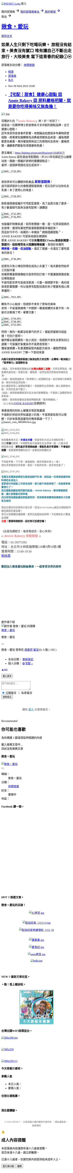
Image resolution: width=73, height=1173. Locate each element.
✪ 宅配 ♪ (27, 663)
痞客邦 (28, 649)
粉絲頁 (6, 556)
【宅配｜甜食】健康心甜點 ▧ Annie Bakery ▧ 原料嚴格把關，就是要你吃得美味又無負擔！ (39, 100)
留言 (36, 649)
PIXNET (16, 1122)
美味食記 (27, 659)
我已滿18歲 (8, 1166)
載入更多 (7, 676)
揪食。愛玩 (15, 26)
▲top (4, 669)
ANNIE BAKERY (23, 403)
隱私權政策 (60, 1122)
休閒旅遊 (29, 65)
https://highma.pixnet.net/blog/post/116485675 (40, 152)
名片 (11, 80)
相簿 (11, 71)
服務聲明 (36, 1125)
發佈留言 (7, 697)
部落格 (12, 75)
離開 (19, 1166)
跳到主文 (6, 36)
